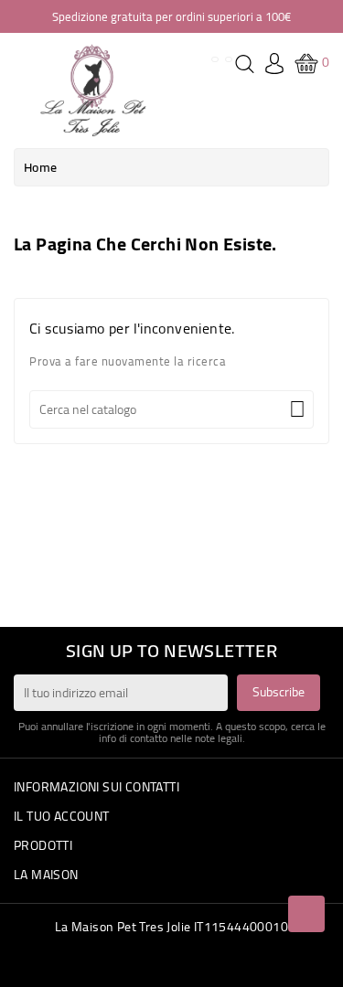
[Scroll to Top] (306, 914)
